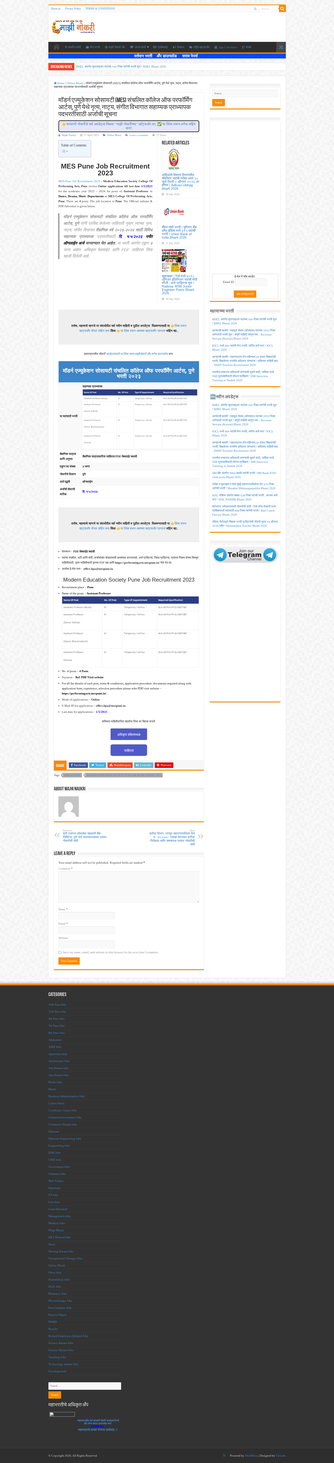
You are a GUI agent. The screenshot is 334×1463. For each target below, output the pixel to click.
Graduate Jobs (57, 1173)
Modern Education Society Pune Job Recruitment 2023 (124, 775)
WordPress (251, 1455)
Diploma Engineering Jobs (64, 1138)
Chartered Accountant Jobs (64, 1117)
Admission (55, 1040)
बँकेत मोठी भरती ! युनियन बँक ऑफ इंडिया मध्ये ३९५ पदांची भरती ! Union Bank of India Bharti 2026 (179, 232)
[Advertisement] (245, 199)
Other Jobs (54, 1272)
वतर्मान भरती (74, 47)
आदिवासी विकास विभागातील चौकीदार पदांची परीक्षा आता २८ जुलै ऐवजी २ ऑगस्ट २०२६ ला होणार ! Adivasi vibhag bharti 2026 (180, 181)
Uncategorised (57, 1371)
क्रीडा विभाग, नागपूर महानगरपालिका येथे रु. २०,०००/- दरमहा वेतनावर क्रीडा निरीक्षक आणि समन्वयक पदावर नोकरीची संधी (172, 837)
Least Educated (57, 1209)
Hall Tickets (55, 1181)
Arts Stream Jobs (58, 1068)
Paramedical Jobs (59, 1279)
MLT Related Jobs (59, 1237)
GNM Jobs (54, 1159)
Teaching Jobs (57, 1357)
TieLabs (281, 1455)
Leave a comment (139, 135)
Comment (65, 868)
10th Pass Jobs (57, 1004)
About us (56, 8)
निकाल (180, 47)
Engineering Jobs (59, 1145)
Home (61, 83)
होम (56, 46)
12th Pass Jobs (57, 1011)
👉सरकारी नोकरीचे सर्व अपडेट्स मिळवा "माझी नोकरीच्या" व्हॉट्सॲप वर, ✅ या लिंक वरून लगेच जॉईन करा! (128, 126)
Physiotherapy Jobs (60, 1300)
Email (63, 923)
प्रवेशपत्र (163, 47)
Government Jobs (59, 1166)
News (51, 1244)
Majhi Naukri (69, 135)
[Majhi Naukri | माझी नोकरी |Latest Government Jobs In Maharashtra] (73, 26)
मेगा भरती (95, 47)
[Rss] (255, 9)
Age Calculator (228, 47)
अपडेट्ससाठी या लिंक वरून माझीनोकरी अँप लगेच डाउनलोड (137, 354)
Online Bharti (75, 83)
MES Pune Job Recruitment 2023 (79, 181)
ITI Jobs (53, 1195)
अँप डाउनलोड (168, 56)
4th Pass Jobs (56, 1018)
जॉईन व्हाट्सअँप (201, 47)
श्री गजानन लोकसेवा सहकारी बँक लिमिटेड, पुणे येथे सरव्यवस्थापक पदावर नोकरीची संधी (85, 835)
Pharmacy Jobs (57, 1293)
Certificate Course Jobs (62, 1110)
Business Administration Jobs (66, 1096)
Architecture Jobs (59, 1061)
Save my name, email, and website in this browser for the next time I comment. (111, 952)
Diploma (53, 1131)
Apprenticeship (57, 1054)
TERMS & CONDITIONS (100, 8)
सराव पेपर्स (140, 47)
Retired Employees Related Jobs (68, 1336)
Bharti (52, 1089)
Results (52, 1329)
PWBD (52, 1322)
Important (54, 1188)
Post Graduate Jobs (60, 1307)
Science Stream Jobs (60, 1343)
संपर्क (248, 47)
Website (63, 938)
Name (63, 909)
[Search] (282, 8)
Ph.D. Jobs (54, 1286)
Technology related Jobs (63, 1364)
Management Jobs (59, 1216)
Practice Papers (57, 1315)
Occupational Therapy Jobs (65, 1258)
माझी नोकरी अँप (117, 47)
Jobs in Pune (72, 775)
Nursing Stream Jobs (60, 1251)
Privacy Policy (73, 8)
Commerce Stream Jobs (62, 1124)
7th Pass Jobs (56, 1025)
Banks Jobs (55, 1082)
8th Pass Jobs (56, 1032)
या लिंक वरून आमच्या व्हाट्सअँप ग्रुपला (143, 331)
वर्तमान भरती (143, 56)
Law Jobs (54, 1202)
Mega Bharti (56, 1230)
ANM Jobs (54, 1047)
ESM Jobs (54, 1152)
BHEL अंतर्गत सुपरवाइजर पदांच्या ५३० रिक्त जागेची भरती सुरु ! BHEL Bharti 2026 (121, 66)
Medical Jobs (56, 1223)
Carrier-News (56, 1103)
